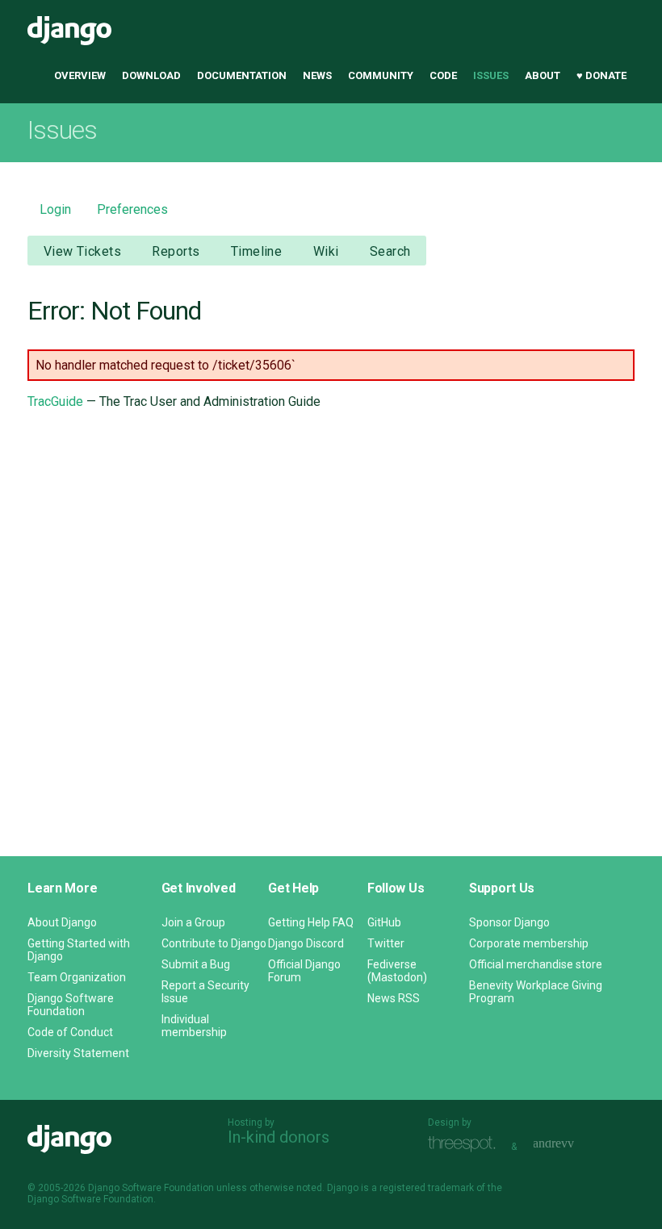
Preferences (132, 209)
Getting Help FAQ (311, 922)
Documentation (242, 75)
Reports (175, 251)
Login (55, 209)
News (317, 75)
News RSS (393, 998)
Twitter (385, 943)
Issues (491, 75)
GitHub (384, 922)
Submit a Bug (195, 964)
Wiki (326, 251)
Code (443, 75)
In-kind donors (278, 1137)
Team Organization (76, 977)
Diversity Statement (78, 1053)
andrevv (572, 1144)
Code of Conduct (70, 1032)
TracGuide (55, 401)
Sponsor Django (509, 922)
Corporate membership (529, 943)
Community (380, 75)
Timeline (256, 251)
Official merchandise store (535, 964)
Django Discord (306, 943)
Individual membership (194, 1026)
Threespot (466, 1144)
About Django (62, 922)
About (542, 75)
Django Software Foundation (70, 1005)
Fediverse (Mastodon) (397, 971)
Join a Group (193, 922)
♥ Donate (601, 75)
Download (151, 75)
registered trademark (426, 1187)
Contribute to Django (213, 943)
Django (69, 30)
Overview (80, 75)
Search (390, 251)
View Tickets (82, 251)
